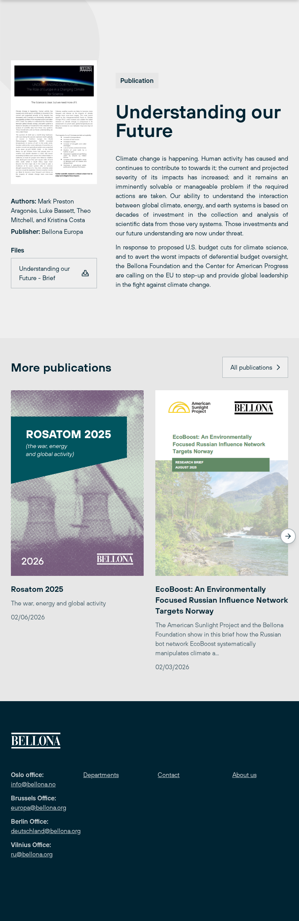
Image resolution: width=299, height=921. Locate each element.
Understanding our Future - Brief (44, 273)
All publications (251, 367)
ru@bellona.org (32, 854)
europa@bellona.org (38, 807)
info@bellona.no (33, 784)
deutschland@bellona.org (46, 830)
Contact (168, 774)
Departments (101, 774)
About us (244, 774)
